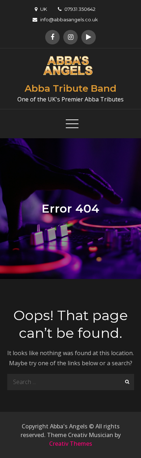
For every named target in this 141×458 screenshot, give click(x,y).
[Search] (126, 382)
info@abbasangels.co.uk (69, 19)
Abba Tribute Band (70, 88)
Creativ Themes (70, 444)
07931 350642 (79, 9)
